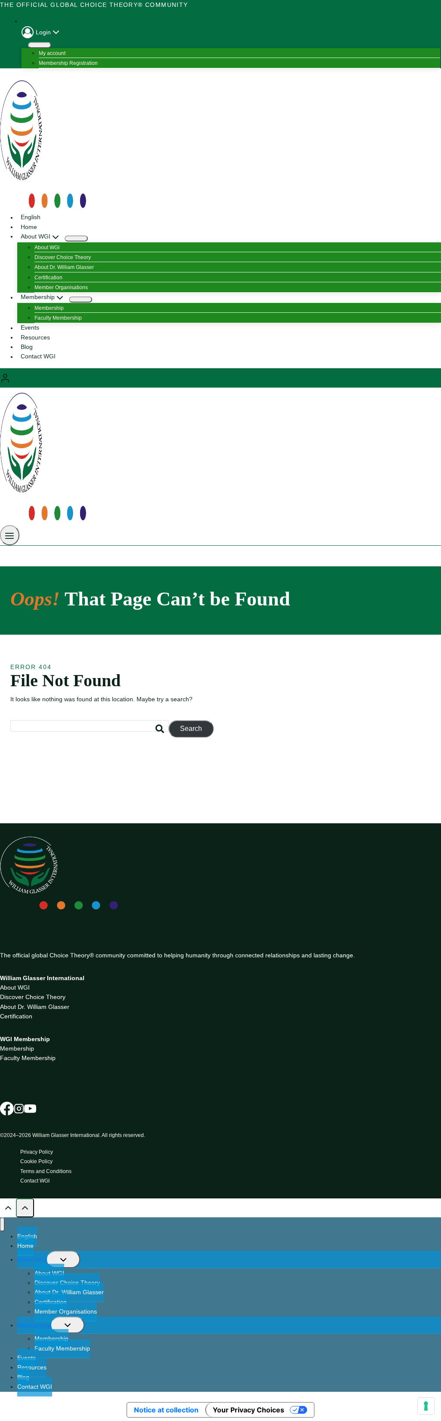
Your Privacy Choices (248, 1410)
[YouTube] (30, 1108)
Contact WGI (38, 356)
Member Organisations (61, 287)
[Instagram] (19, 1108)
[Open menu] (9, 535)
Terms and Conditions (45, 1171)
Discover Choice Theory (62, 257)
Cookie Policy (36, 1161)
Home (29, 226)
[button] (56, 32)
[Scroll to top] (8, 1207)
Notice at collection (166, 1410)
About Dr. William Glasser (64, 267)
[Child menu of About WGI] (76, 238)
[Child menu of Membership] (80, 299)
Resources (35, 337)
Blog (27, 346)
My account (52, 53)
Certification (48, 278)
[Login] (220, 378)
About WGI (46, 247)
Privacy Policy (36, 1152)
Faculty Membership (58, 318)
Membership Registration (68, 63)
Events (30, 327)
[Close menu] (2, 1224)
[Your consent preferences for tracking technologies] (426, 1406)
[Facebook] (7, 1108)
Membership (49, 308)
